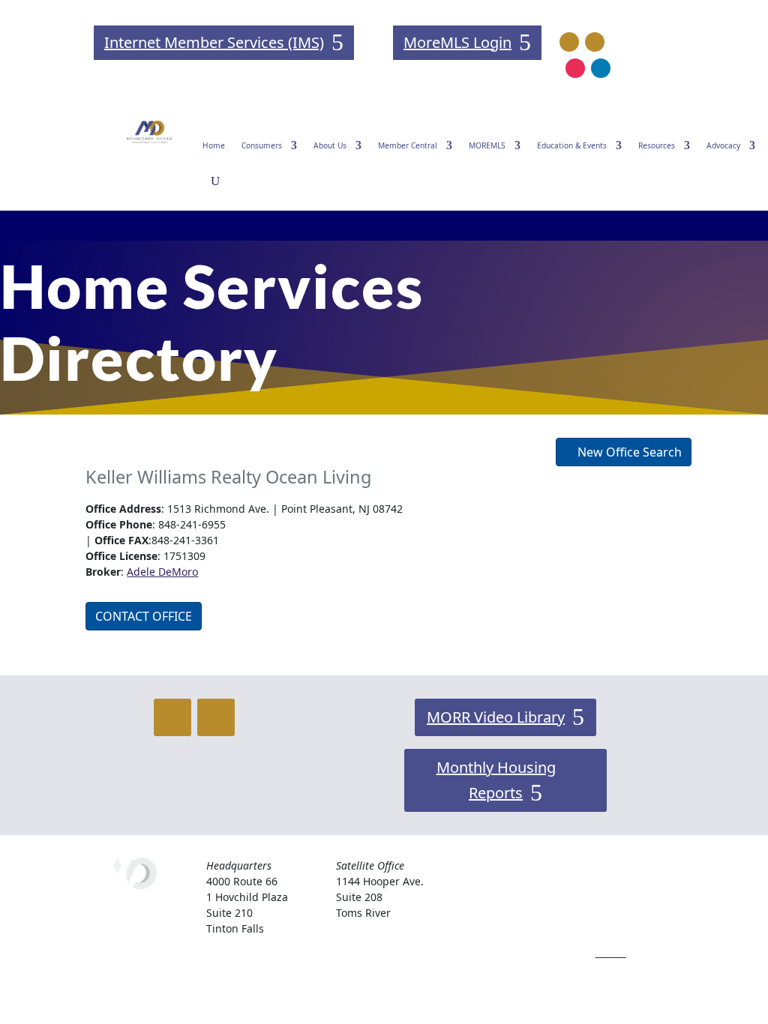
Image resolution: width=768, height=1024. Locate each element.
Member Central (407, 145)
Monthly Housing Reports (496, 780)
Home (213, 145)
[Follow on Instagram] (575, 68)
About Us (330, 145)
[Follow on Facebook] (569, 42)
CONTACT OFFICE (143, 616)
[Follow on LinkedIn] (600, 68)
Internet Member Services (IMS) (214, 42)
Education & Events (572, 145)
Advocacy (723, 145)
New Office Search (628, 452)
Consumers (262, 145)
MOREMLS (487, 145)
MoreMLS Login (458, 42)
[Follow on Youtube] (594, 42)
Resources (656, 145)
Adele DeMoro (162, 571)
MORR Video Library (496, 717)
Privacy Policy (629, 914)
